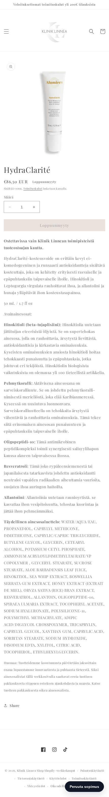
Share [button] (15, 705)
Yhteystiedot (36, 786)
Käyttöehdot (58, 778)
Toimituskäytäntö (84, 778)
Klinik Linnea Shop (30, 770)
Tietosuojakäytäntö (31, 778)
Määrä (8, 197)
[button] (6, 31)
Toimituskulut (32, 188)
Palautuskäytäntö (92, 770)
